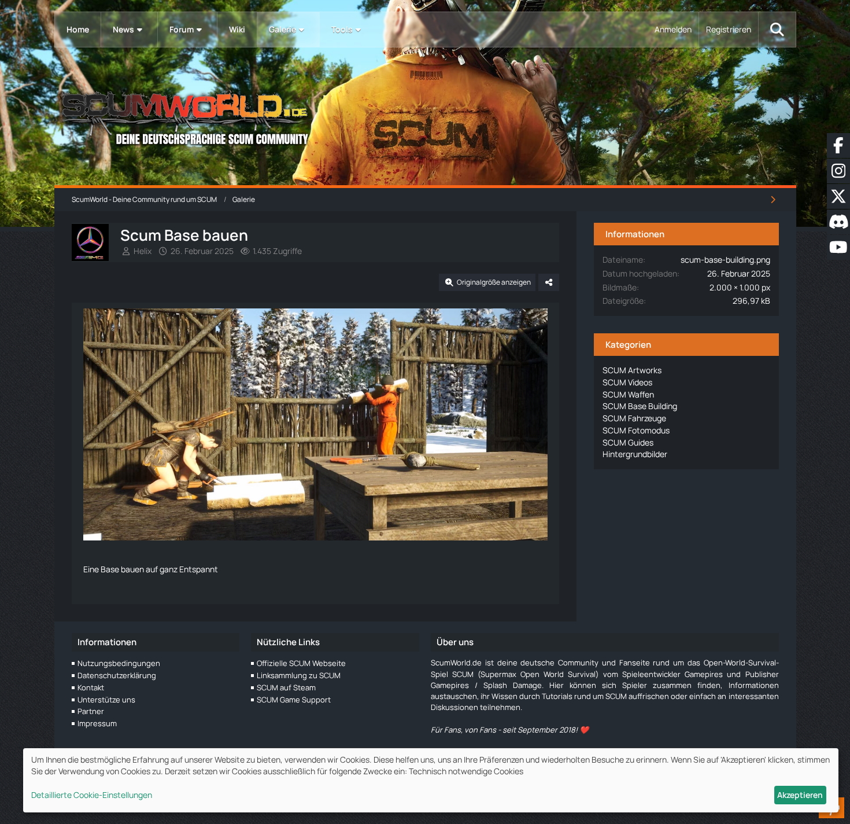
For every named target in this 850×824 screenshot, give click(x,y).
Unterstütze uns (106, 699)
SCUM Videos (627, 382)
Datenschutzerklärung (116, 675)
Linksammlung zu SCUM (299, 675)
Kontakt (90, 687)
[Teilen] (548, 282)
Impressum (97, 723)
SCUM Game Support (294, 699)
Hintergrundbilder (635, 453)
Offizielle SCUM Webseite (301, 663)
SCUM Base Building (640, 405)
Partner (90, 711)
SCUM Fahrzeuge (634, 418)
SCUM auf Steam (286, 687)
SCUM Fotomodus (636, 430)
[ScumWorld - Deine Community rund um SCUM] (425, 116)
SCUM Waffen (628, 394)
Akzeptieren (800, 794)
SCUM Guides (628, 442)
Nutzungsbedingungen (118, 663)
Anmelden (673, 29)
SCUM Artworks (632, 370)
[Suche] (777, 29)
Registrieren (728, 29)
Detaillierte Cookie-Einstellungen (91, 794)
